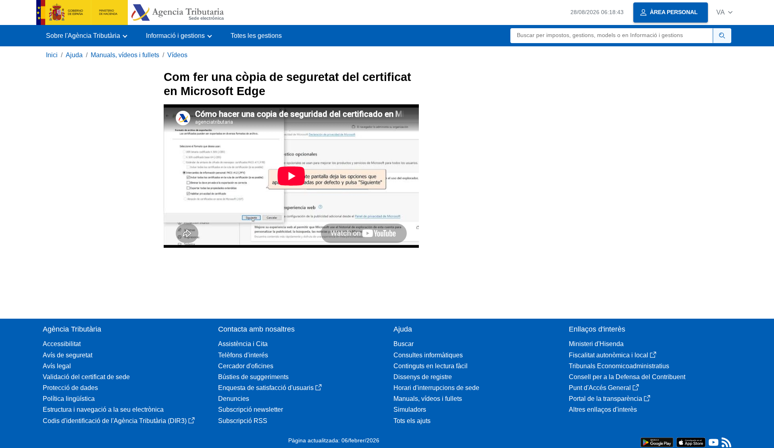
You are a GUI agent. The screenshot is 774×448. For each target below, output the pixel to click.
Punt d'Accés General (600, 387)
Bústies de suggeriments (253, 376)
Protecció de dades (70, 387)
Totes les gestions (256, 35)
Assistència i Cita (243, 343)
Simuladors (409, 409)
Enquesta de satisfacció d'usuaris (266, 387)
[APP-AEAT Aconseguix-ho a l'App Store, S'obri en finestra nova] (690, 441)
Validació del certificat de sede (86, 376)
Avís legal (57, 366)
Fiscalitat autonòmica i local (608, 355)
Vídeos (177, 55)
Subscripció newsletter (250, 409)
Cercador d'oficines (245, 366)
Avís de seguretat (67, 355)
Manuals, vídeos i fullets (125, 55)
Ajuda (74, 55)
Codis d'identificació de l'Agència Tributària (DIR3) (115, 420)
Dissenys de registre (422, 376)
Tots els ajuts (412, 420)
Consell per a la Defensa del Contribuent (627, 376)
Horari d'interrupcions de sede (436, 387)
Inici (52, 55)
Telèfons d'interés (243, 355)
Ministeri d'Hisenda (596, 343)
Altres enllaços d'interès (603, 409)
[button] (724, 12)
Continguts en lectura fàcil (430, 366)
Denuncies (233, 398)
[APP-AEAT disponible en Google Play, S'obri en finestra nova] (657, 441)
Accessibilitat (62, 343)
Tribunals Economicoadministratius (619, 366)
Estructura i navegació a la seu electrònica (103, 409)
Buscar (403, 343)
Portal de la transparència (605, 398)
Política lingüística (69, 398)
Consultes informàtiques (428, 355)
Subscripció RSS (242, 420)
